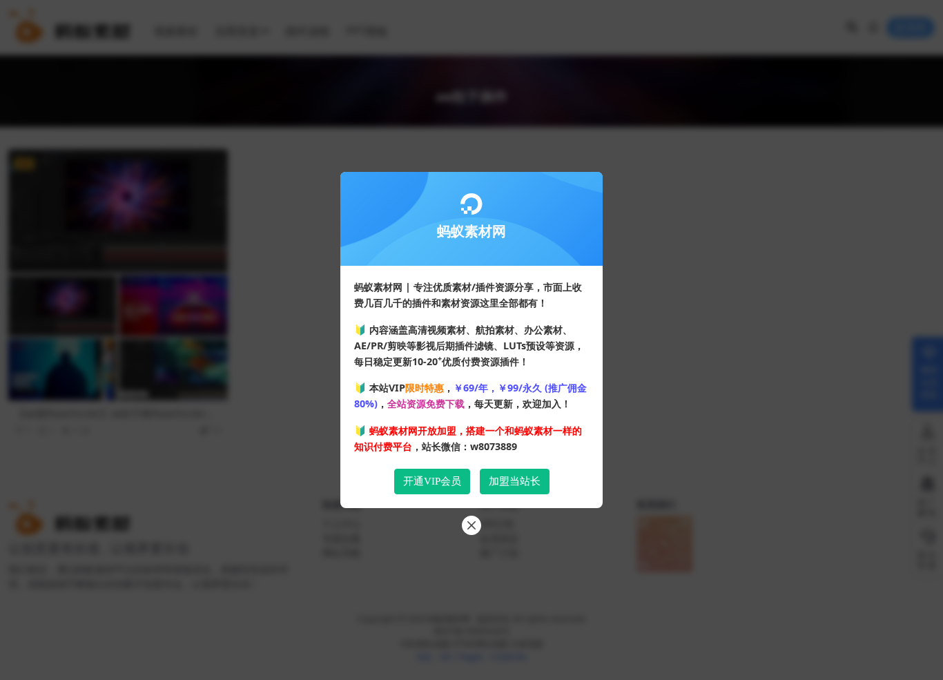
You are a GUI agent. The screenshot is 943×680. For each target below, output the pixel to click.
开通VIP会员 (432, 481)
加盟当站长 (515, 481)
